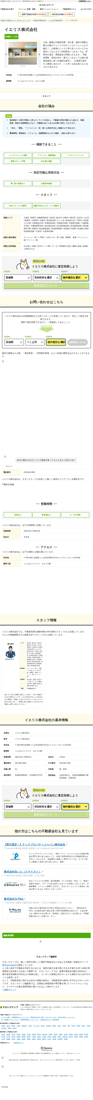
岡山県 (71, 1036)
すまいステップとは (50, 1017)
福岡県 (29, 1039)
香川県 (13, 1039)
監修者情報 (31, 1053)
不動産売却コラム (69, 9)
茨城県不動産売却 (39, 20)
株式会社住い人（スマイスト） (22, 871)
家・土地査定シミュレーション (10, 1019)
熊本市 (15, 1028)
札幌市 (3, 1025)
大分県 (49, 1039)
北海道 (3, 1034)
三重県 (34, 1036)
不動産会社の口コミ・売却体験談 (49, 1019)
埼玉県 (55, 1034)
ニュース (77, 1053)
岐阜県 (29, 1036)
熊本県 (44, 1039)
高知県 (18, 1039)
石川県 (8, 1036)
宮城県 (24, 1034)
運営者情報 (24, 1053)
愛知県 (18, 1036)
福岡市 (9, 1028)
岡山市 (83, 1025)
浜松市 (59, 1025)
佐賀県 (34, 1039)
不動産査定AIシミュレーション (20, 1017)
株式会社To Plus (13, 898)
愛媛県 (8, 1039)
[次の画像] (39, 54)
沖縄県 (66, 1039)
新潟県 (86, 1034)
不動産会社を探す (7, 9)
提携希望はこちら (85, 1)
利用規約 (37, 1053)
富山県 (3, 1036)
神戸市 (73, 1025)
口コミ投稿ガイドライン (59, 1053)
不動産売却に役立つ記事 (37, 1017)
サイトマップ (16, 1053)
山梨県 (76, 1034)
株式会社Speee (9, 965)
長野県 (81, 1034)
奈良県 (59, 1036)
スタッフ (46, 96)
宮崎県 (54, 1039)
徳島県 (24, 1039)
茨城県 (60, 1034)
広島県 (76, 1036)
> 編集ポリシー (9, 990)
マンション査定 (5, 1017)
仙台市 (8, 1025)
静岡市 (54, 1025)
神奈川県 (44, 1034)
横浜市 (13, 1025)
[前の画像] (6, 54)
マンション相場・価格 (26, 9)
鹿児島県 (60, 1039)
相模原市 (24, 1025)
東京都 (39, 1034)
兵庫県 (44, 1036)
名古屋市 (48, 1025)
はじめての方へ (87, 9)
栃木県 (66, 1034)
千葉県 (50, 1034)
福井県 (13, 1036)
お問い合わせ (70, 1053)
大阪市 (64, 1025)
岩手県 (13, 1034)
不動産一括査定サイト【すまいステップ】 (15, 20)
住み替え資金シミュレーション (66, 1017)
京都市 (78, 1025)
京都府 (49, 1036)
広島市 (89, 1025)
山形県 (29, 1034)
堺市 (69, 1025)
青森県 (8, 1034)
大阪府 (39, 1036)
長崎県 (39, 1039)
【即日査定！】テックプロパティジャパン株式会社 (34, 844)
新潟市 (43, 1025)
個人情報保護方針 (46, 1053)
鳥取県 (81, 1036)
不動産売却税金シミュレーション (29, 1019)
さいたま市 (36, 1025)
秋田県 (18, 1034)
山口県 (3, 1039)
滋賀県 (54, 1036)
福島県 (34, 1034)
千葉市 (30, 1025)
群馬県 (71, 1034)
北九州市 (3, 1028)
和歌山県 (65, 1036)
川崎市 (18, 1025)
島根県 (86, 1036)
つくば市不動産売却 (55, 20)
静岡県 (24, 1036)
